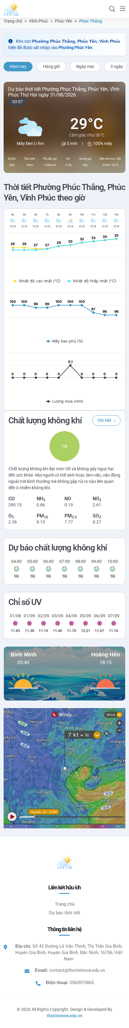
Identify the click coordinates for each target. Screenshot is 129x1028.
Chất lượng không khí (45, 420)
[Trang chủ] (11, 9)
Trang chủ (13, 21)
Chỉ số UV (24, 602)
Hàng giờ (51, 66)
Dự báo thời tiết (64, 913)
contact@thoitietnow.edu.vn (77, 970)
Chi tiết (104, 420)
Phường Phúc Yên (75, 47)
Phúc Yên (63, 21)
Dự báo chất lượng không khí (57, 548)
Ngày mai (85, 66)
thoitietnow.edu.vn (64, 1015)
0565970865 (82, 982)
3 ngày (116, 66)
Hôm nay (18, 66)
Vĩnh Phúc (38, 21)
